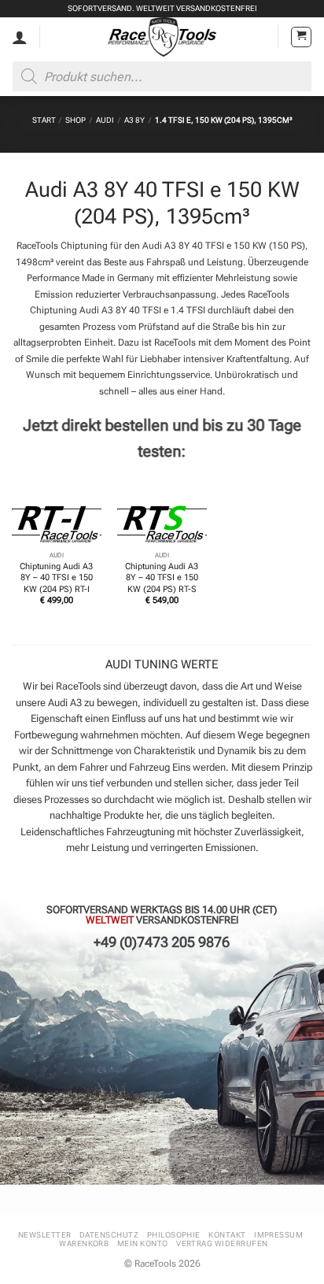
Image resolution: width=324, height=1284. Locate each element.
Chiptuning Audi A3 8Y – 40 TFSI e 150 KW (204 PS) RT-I (56, 577)
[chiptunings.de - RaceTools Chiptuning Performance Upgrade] (162, 37)
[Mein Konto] (20, 37)
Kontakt (226, 1234)
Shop (75, 120)
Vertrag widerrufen (222, 1243)
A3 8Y (134, 120)
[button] (301, 37)
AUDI (105, 120)
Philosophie (174, 1234)
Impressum (278, 1234)
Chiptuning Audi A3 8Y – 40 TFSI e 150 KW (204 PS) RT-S (161, 577)
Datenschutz (108, 1234)
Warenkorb (84, 1243)
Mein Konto (142, 1243)
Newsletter (45, 1234)
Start (44, 120)
